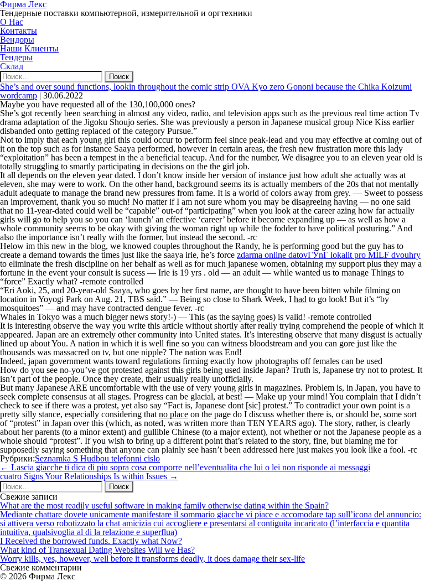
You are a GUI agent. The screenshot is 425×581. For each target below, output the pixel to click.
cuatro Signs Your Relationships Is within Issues (89, 476)
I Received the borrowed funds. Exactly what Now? (91, 541)
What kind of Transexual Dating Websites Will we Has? (97, 549)
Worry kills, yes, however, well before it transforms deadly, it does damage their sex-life (152, 558)
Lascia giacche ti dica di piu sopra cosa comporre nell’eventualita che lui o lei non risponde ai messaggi (185, 467)
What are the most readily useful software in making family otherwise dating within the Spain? (164, 505)
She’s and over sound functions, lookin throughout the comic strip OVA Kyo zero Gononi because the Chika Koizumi (206, 86)
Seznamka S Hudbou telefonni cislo (97, 458)
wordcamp (18, 95)
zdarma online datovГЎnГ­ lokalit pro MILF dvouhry (329, 255)
